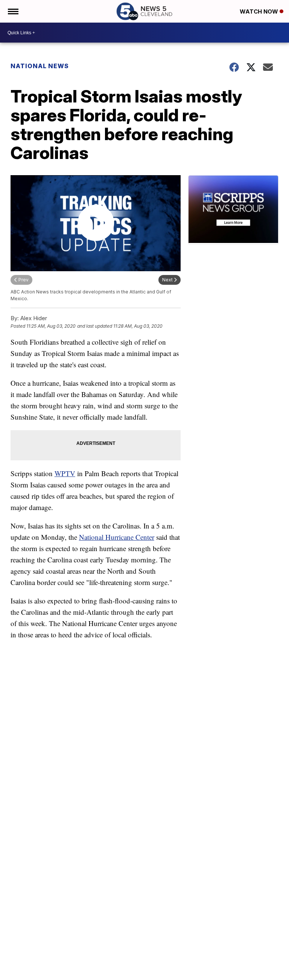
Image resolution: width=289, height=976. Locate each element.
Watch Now (260, 11)
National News (40, 66)
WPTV (65, 473)
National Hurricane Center (116, 537)
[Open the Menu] (13, 11)
